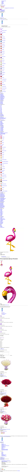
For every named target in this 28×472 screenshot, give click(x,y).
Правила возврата (4, 444)
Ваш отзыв (1, 354)
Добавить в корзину (3, 254)
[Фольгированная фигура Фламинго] (9, 284)
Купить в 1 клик (5, 376)
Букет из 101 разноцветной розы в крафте (5, 429)
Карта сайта (3, 448)
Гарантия (3, 1)
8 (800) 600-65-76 (8, 460)
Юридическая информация (5, 449)
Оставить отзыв (2, 337)
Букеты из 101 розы (4, 454)
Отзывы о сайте (3, 447)
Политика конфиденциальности (5, 445)
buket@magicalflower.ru (4, 461)
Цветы (2, 452)
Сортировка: (1, 347)
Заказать (1, 376)
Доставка (3, 312)
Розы (2, 453)
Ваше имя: (1, 351)
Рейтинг (1, 355)
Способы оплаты (4, 313)
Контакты (3, 3)
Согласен (1, 471)
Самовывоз (3, 314)
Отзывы (3, 2)
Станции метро (3, 455)
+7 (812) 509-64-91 (2, 10)
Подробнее (18, 470)
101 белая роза (2, 374)
